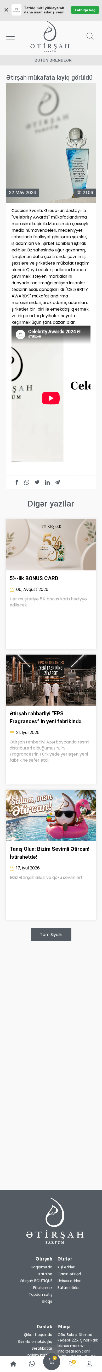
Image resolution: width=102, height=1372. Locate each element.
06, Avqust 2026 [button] (31, 589)
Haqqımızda (41, 1267)
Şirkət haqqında (38, 1334)
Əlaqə (47, 1301)
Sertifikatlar (42, 1348)
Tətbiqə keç (85, 10)
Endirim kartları (39, 1355)
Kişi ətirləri (66, 1267)
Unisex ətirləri (69, 1280)
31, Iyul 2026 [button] (27, 733)
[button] (78, 1340)
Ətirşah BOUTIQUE (36, 1280)
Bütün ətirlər (69, 1287)
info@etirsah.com (74, 1351)
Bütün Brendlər (53, 60)
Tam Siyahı (51, 934)
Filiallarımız (42, 1287)
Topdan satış (40, 1294)
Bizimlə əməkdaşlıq (35, 1341)
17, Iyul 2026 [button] (27, 868)
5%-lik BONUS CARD (34, 578)
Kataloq (45, 1274)
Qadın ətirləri (69, 1274)
